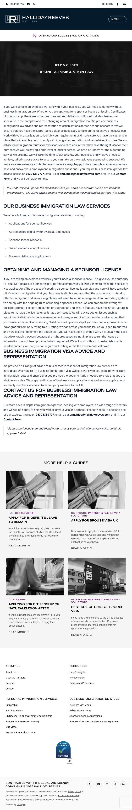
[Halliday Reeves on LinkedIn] (124, 4)
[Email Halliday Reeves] (99, 784)
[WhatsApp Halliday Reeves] (107, 784)
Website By (16, 804)
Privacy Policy (74, 791)
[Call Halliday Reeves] (90, 784)
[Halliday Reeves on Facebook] (118, 4)
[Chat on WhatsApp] (34, 4)
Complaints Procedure (68, 795)
